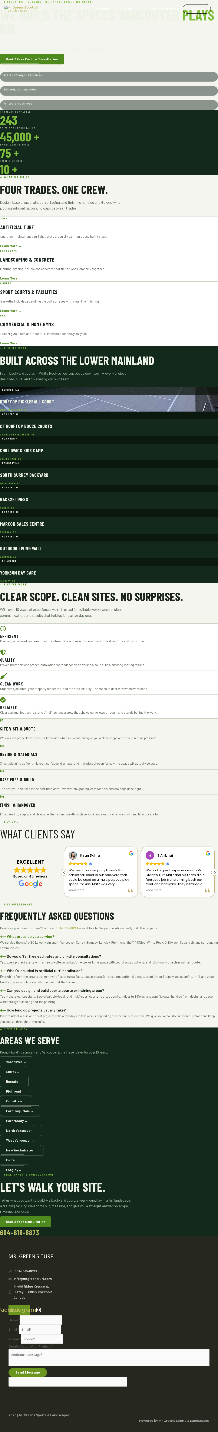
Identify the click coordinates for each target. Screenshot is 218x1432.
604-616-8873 (131, 9)
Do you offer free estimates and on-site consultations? (54, 956)
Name (14, 1320)
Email (14, 1330)
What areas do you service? (30, 936)
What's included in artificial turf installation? (45, 970)
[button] (197, 9)
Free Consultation (162, 9)
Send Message (27, 1372)
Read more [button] (77, 890)
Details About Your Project (30, 1346)
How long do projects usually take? (36, 1010)
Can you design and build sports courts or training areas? (55, 990)
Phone (15, 1339)
